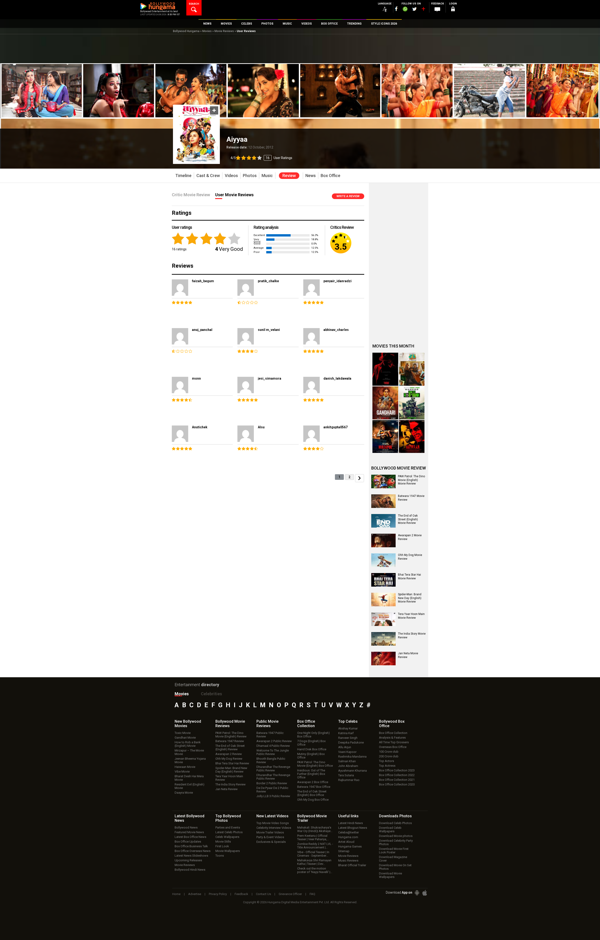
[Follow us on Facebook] (396, 9)
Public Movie (267, 723)
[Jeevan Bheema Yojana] (412, 369)
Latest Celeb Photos (229, 832)
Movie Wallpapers (227, 851)
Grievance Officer (290, 894)
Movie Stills (223, 841)
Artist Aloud (346, 842)
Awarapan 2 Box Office (312, 782)
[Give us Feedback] (437, 9)
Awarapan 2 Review (228, 754)
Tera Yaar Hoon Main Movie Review (411, 615)
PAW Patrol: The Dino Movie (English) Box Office (315, 763)
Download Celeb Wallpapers (390, 829)
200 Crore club (388, 756)
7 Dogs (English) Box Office (311, 742)
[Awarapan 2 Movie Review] (383, 540)
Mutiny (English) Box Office (311, 755)
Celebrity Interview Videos (273, 827)
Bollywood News (186, 827)
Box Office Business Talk (191, 846)
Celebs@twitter (348, 832)
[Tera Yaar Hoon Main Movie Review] (383, 619)
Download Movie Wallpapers (390, 875)
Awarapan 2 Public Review (274, 741)
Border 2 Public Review (271, 783)
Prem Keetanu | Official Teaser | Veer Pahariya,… (313, 837)
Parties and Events (227, 827)
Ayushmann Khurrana (352, 770)
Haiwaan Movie (185, 767)
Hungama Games (350, 846)
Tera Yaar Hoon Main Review (229, 777)
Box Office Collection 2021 (397, 779)
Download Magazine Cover (393, 858)
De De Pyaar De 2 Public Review (272, 789)
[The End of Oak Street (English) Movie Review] (383, 521)
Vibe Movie (182, 771)
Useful (348, 816)
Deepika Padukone (351, 742)
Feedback (241, 894)
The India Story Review (230, 784)
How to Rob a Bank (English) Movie (188, 744)
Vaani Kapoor (347, 752)
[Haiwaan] (412, 436)
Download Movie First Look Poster (394, 850)
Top (348, 721)
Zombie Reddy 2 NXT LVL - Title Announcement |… (315, 845)
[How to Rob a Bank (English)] (412, 402)
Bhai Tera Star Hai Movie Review (409, 576)
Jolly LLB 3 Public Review (273, 796)
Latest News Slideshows (191, 855)
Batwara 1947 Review (229, 741)
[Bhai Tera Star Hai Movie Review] (383, 580)
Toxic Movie (183, 733)
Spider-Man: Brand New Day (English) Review (231, 769)
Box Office (306, 723)
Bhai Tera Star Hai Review (232, 763)
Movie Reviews (224, 31)
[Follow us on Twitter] (414, 9)
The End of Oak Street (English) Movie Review (408, 519)
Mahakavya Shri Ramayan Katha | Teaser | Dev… (314, 862)
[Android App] (417, 893)
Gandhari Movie (185, 737)
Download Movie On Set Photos (395, 866)
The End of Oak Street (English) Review (230, 747)
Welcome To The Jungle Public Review (272, 752)
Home (176, 894)
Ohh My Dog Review (228, 758)
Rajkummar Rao (349, 780)
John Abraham (348, 766)
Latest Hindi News (350, 823)
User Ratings (261, 158)
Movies (207, 31)
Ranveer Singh (347, 738)
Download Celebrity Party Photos (396, 842)
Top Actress (387, 765)
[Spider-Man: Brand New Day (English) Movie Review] (383, 599)
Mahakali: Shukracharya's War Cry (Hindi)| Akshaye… (315, 829)
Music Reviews (348, 860)
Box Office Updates (188, 841)
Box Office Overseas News (192, 851)
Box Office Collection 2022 (397, 775)
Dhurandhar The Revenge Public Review (273, 768)
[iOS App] (424, 893)
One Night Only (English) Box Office (313, 734)
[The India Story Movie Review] (383, 639)
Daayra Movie (184, 792)
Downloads (395, 816)
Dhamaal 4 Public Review (273, 746)
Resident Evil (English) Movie (189, 786)
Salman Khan (347, 761)
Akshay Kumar (348, 728)
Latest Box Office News (190, 837)
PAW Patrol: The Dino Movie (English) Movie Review (411, 480)
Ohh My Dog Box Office (313, 799)
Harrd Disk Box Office (311, 749)
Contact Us (263, 894)
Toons (219, 855)
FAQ (312, 894)
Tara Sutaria (346, 775)
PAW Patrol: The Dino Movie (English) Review (231, 734)
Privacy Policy (218, 894)
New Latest (272, 816)
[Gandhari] (385, 402)
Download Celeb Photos (395, 823)
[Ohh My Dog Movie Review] (383, 560)
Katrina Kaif (346, 733)
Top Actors (386, 761)
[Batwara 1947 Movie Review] (383, 501)
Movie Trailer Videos (270, 832)
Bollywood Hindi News (190, 869)
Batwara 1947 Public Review (270, 734)
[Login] (453, 9)
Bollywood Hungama (186, 31)
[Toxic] (385, 369)
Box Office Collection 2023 (397, 770)
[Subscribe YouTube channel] (423, 10)
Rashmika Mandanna (352, 756)
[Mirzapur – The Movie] (385, 436)
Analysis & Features (392, 737)
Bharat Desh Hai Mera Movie (189, 777)
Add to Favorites (214, 110)
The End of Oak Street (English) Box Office (311, 793)
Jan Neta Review (226, 789)
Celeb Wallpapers (227, 837)
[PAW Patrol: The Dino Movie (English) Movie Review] (383, 481)
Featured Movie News (189, 832)
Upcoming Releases (188, 860)
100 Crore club (388, 751)
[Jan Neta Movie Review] (383, 658)
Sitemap (343, 851)
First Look (222, 846)
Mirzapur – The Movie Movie (189, 752)
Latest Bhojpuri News (352, 827)
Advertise (194, 894)
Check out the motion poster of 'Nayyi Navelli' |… (314, 870)
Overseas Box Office (392, 747)
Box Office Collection (393, 733)
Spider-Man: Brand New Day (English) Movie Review (409, 598)
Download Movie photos (395, 836)
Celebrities (211, 693)
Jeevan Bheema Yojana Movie (190, 760)
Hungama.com (348, 837)
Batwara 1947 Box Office (313, 786)
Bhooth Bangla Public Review (270, 760)
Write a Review (348, 196)
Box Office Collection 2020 (397, 784)
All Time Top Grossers (394, 742)
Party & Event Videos (270, 837)
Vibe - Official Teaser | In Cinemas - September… (313, 853)
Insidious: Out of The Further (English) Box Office (311, 774)
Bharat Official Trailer (352, 865)
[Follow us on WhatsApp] (405, 10)
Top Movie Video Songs (272, 823)
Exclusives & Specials (271, 842)
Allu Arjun (344, 747)
